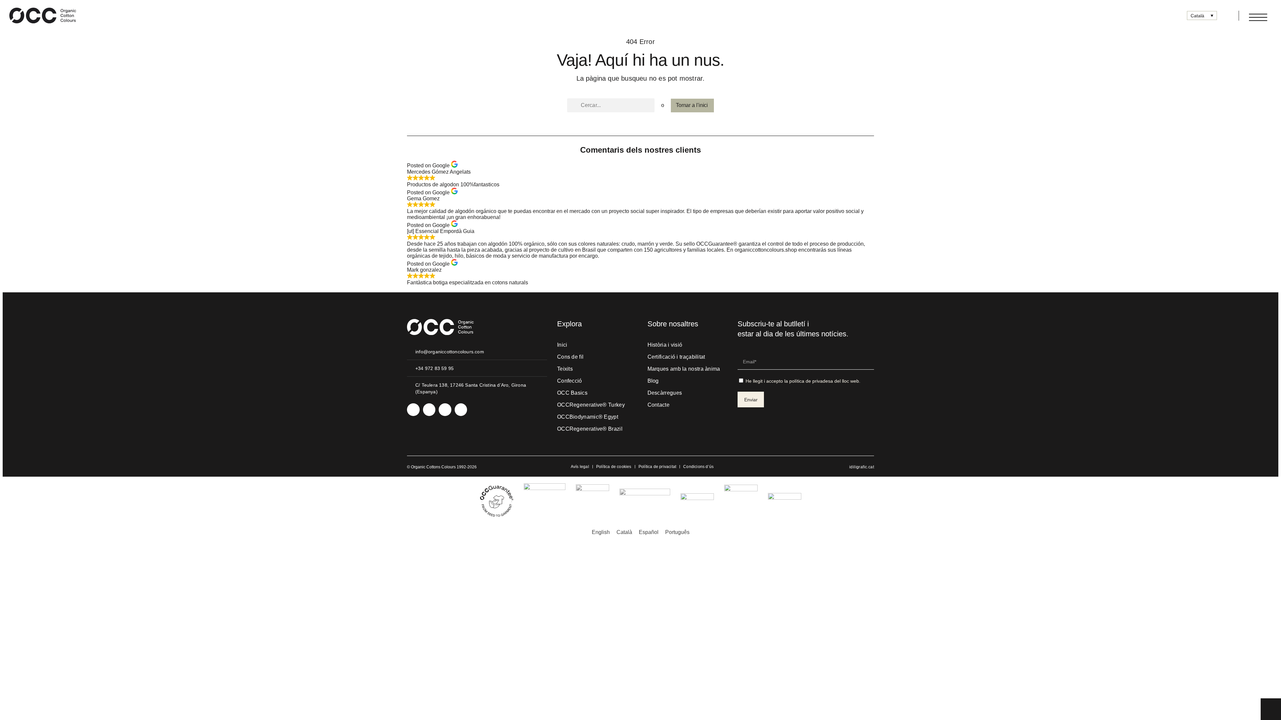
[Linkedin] (429, 409)
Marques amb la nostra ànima (684, 369)
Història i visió (665, 345)
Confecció (569, 381)
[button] (1225, 16)
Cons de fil (570, 357)
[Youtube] (445, 409)
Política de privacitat (657, 466)
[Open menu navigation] (1258, 17)
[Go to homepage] (42, 15)
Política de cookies (613, 466)
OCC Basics (572, 393)
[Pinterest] (461, 409)
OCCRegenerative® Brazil (589, 429)
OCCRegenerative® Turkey (591, 405)
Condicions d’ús (698, 466)
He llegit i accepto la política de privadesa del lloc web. (803, 381)
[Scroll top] (1271, 708)
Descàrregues (665, 393)
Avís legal (580, 466)
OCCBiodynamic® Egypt (587, 417)
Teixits (565, 369)
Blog (653, 381)
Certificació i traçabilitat (676, 357)
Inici (562, 345)
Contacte (659, 405)
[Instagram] (413, 409)
